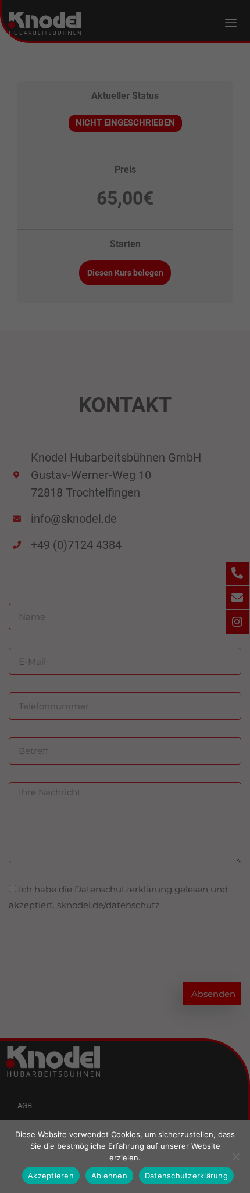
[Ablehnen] (235, 1156)
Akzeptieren (51, 1175)
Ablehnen (109, 1175)
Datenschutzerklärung (186, 1175)
